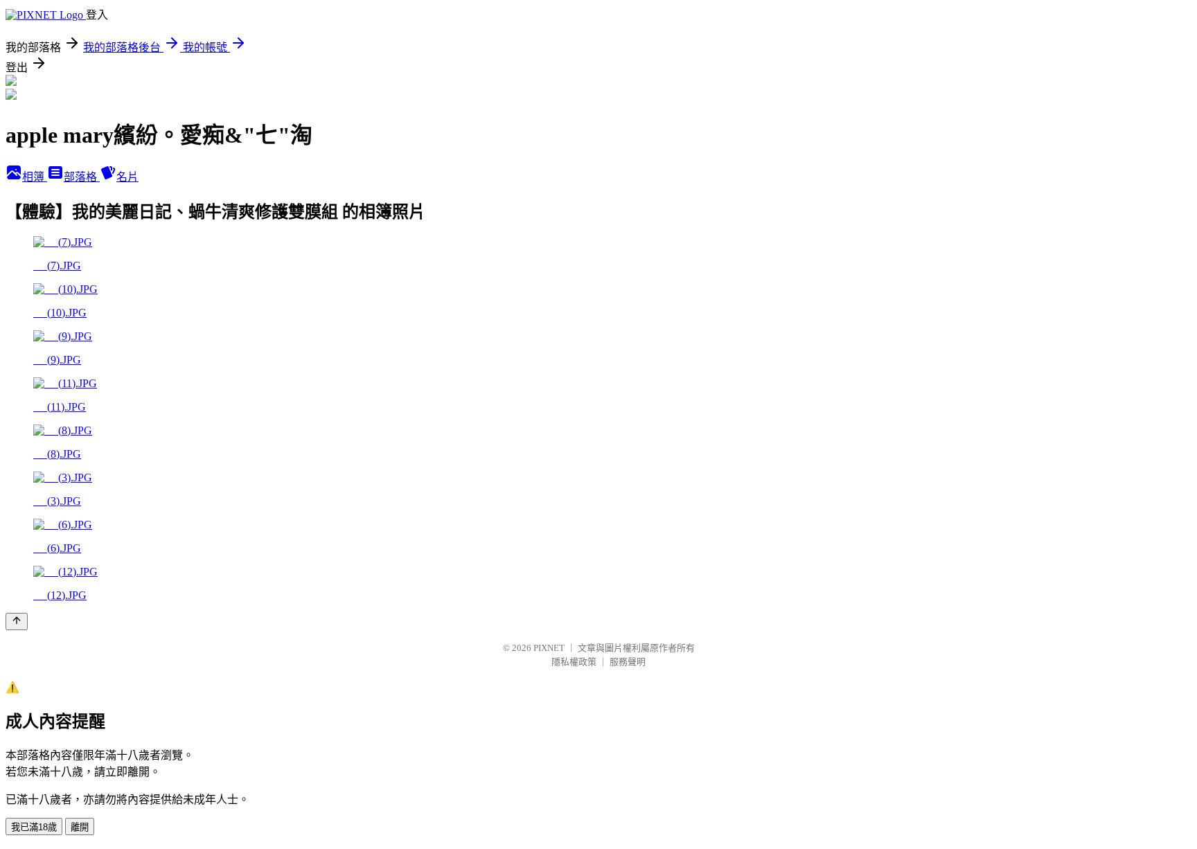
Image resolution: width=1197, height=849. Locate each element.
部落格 (82, 177)
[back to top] (17, 621)
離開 (80, 827)
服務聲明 (628, 661)
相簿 (34, 177)
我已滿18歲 (34, 827)
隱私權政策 (573, 661)
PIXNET (549, 648)
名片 (127, 177)
